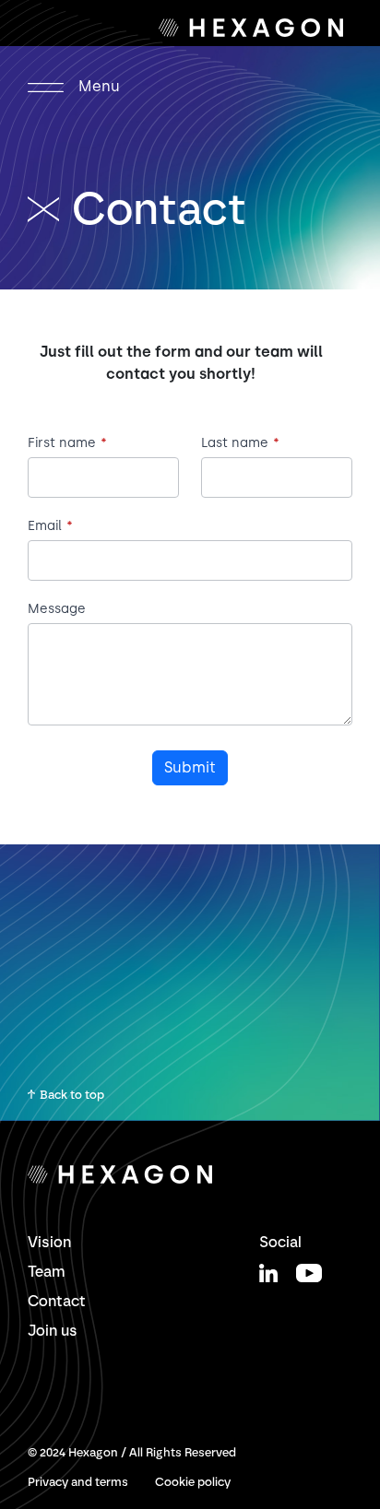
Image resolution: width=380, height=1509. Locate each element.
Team (46, 1271)
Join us (52, 1330)
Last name (240, 443)
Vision (49, 1242)
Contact (57, 1301)
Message (57, 609)
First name (67, 443)
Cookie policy (193, 1482)
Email (50, 526)
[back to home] (50, 208)
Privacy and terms (78, 1482)
